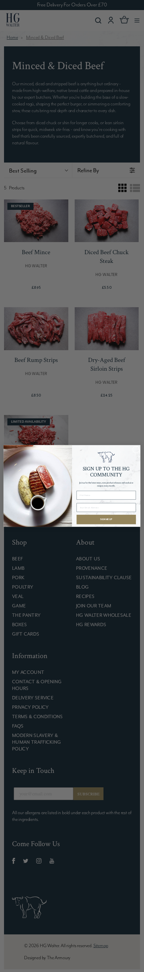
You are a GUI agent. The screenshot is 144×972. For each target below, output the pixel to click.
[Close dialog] (136, 450)
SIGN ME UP (106, 519)
